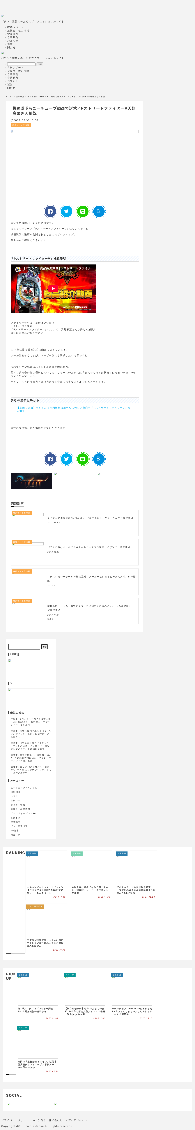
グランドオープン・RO (23, 813)
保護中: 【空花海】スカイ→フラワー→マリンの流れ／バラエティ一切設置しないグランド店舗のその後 (31, 746)
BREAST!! (16, 792)
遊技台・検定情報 (18, 30)
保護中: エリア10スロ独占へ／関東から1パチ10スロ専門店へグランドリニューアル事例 (31, 769)
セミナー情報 (18, 804)
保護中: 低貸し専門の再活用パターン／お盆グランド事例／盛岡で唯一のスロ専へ (31, 734)
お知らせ (12, 40)
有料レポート (15, 27)
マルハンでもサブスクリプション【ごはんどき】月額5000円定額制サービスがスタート (45, 890)
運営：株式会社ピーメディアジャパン (64, 1120)
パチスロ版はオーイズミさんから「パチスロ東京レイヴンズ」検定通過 (88, 547)
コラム (14, 796)
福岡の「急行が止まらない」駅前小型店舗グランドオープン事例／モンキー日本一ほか (37, 1064)
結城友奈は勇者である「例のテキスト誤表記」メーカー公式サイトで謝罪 (90, 890)
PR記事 (15, 830)
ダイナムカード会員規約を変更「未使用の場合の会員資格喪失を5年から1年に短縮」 (136, 890)
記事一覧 (20, 96)
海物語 (50, 619)
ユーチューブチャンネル (24, 787)
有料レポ (15, 800)
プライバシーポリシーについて (20, 1120)
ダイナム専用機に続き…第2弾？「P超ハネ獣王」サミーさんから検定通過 (90, 517)
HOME (9, 96)
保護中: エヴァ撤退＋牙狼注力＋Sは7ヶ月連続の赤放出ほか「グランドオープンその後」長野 (31, 758)
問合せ (11, 47)
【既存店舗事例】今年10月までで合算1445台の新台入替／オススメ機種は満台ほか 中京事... (85, 1011)
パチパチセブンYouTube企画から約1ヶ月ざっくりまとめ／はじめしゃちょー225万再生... (132, 1011)
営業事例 (12, 33)
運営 (10, 44)
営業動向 (12, 37)
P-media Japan (33, 1126)
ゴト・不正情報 (19, 826)
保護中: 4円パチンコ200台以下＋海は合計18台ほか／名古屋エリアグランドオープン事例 (31, 722)
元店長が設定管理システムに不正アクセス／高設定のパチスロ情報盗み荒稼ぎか (45, 943)
